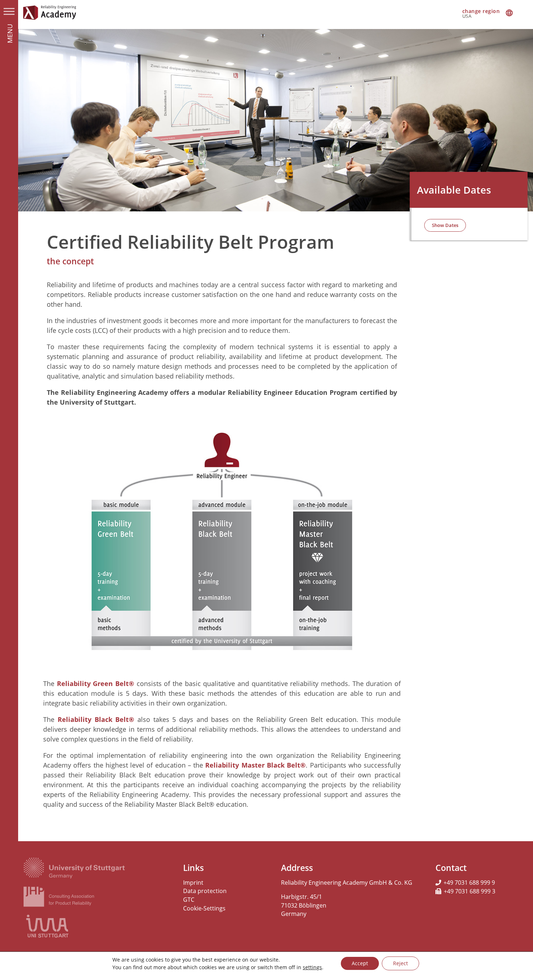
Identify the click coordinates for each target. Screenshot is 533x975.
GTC (188, 900)
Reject (400, 963)
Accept (360, 963)
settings (312, 967)
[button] (445, 225)
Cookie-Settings (204, 908)
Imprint (193, 883)
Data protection (205, 891)
